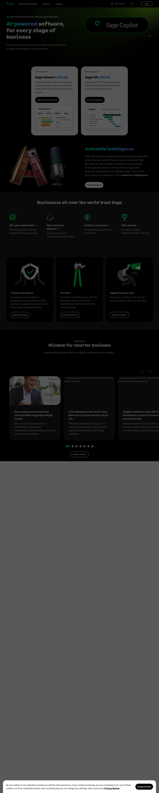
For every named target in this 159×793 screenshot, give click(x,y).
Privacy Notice (111, 788)
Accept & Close (144, 786)
